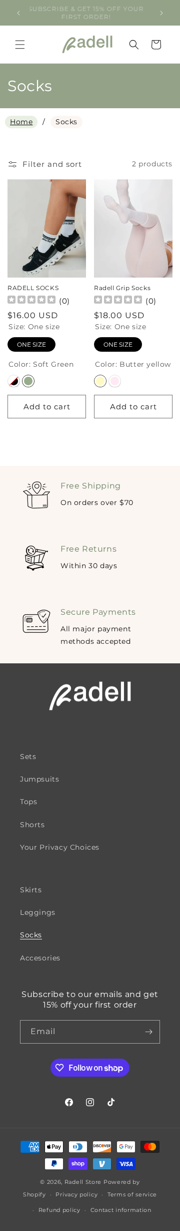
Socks (31, 934)
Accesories (40, 957)
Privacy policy (77, 1194)
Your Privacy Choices (60, 847)
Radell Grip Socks (122, 288)
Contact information (121, 1209)
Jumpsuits (39, 779)
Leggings (38, 912)
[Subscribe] (149, 1032)
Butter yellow (100, 381)
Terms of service (132, 1194)
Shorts (32, 824)
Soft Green (28, 381)
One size (31, 344)
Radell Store (83, 1181)
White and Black (14, 381)
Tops (28, 801)
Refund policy (59, 1209)
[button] (20, 45)
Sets (28, 756)
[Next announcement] (161, 13)
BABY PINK (114, 381)
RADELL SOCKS (33, 288)
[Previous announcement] (19, 13)
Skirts (31, 889)
